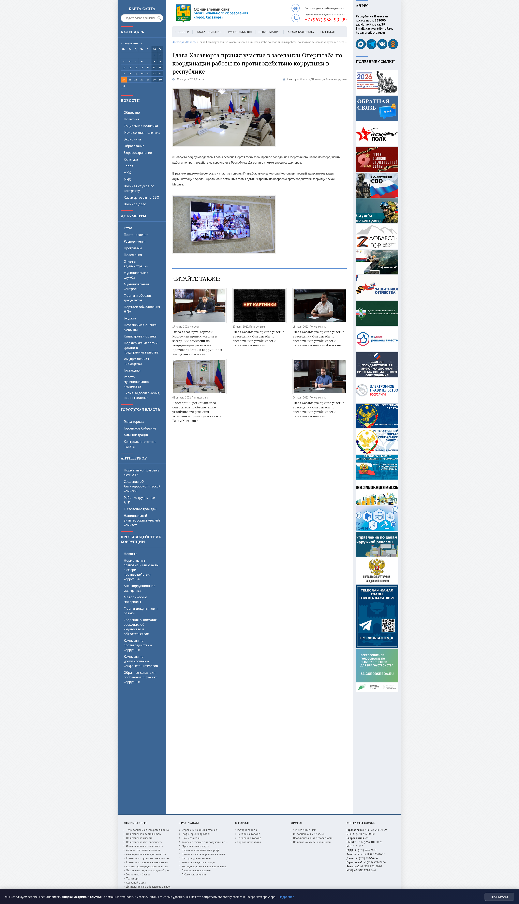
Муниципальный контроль (136, 286)
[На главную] (223, 13)
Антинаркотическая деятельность (146, 854)
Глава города (134, 421)
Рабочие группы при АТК (139, 499)
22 (154, 73)
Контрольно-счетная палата (140, 444)
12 (135, 67)
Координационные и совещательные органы (208, 866)
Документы (133, 215)
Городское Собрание (140, 428)
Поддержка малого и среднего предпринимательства (141, 348)
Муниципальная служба (136, 275)
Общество (132, 112)
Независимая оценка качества (140, 327)
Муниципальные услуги (195, 846)
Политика (131, 119)
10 (123, 67)
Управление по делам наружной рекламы (150, 870)
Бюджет (130, 318)
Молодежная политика (142, 132)
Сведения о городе (249, 838)
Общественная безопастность (144, 842)
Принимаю (499, 897)
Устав (128, 228)
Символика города (248, 834)
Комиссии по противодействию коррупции (138, 645)
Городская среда (300, 32)
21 (148, 73)
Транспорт (132, 878)
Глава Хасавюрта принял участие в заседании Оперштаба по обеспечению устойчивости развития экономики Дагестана (318, 338)
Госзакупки (132, 370)
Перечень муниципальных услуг (200, 850)
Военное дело (135, 204)
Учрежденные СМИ (304, 830)
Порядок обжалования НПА (142, 309)
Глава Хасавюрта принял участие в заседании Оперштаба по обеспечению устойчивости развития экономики (258, 338)
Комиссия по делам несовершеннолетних (151, 862)
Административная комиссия (143, 850)
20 (141, 73)
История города (247, 830)
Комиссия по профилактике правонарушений (152, 858)
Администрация (136, 435)
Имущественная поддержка (136, 361)
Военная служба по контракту (139, 188)
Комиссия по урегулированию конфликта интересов (141, 661)
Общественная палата (139, 838)
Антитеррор (134, 458)
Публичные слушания (194, 874)
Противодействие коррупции (141, 539)
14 (148, 67)
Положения (133, 254)
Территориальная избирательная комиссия (151, 830)
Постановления (136, 234)
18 (130, 73)
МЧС (127, 179)
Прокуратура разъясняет (196, 858)
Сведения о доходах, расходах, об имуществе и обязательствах (140, 626)
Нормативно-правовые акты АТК (141, 472)
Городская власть (140, 409)
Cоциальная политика (141, 125)
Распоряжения (135, 241)
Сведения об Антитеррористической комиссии (142, 486)
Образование (134, 146)
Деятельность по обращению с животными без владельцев (161, 886)
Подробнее (286, 897)
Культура (131, 159)
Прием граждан (191, 838)
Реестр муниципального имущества (136, 382)
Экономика (132, 139)
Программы (133, 248)
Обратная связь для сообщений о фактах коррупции (140, 677)
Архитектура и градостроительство (147, 866)
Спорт (128, 166)
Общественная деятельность (143, 834)
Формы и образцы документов (138, 297)
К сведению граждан (140, 509)
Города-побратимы (249, 842)
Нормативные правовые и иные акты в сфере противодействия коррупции (141, 569)
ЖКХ (127, 172)
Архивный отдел (136, 882)
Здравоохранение (138, 152)
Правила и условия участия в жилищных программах (213, 854)
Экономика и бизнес (138, 874)
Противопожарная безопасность (312, 838)
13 (141, 67)
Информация (269, 32)
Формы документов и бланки (141, 610)
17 (123, 73)
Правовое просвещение (196, 870)
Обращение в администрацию (200, 830)
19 (135, 73)
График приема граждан (196, 834)
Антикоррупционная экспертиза (139, 588)
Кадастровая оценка (140, 336)
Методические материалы (135, 599)
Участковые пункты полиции (198, 862)
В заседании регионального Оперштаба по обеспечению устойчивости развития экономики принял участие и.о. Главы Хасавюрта (196, 412)
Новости (130, 100)
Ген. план (327, 32)
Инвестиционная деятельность (144, 846)
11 (130, 67)
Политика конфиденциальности (312, 842)
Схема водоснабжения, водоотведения (142, 395)
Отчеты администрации (136, 263)
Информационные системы (309, 834)
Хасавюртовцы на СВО (141, 197)
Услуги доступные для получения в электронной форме (215, 842)
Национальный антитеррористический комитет (142, 520)
